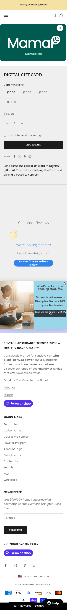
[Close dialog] (64, 283)
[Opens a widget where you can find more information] (53, 603)
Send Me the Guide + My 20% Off (50, 313)
